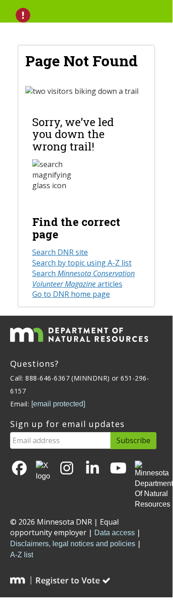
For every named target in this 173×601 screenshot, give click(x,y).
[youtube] (118, 469)
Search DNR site (60, 252)
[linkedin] (92, 469)
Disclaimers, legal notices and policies (72, 544)
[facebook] (19, 469)
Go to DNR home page (71, 294)
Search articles (83, 278)
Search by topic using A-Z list (82, 263)
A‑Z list (21, 555)
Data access (114, 533)
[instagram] (67, 469)
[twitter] (43, 471)
